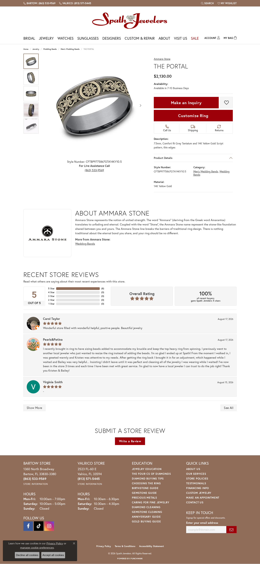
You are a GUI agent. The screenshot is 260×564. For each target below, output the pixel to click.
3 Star (51, 296)
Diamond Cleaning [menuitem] (146, 507)
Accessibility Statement (151, 546)
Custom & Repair (140, 38)
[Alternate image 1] (31, 61)
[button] (207, 3)
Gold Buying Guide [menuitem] (146, 521)
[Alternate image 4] (31, 109)
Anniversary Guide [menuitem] (146, 516)
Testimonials (196, 483)
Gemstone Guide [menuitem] (144, 493)
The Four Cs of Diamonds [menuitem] (151, 473)
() (102, 288)
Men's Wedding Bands (70, 49)
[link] (39, 3)
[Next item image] (140, 105)
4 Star (51, 292)
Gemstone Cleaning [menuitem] (147, 512)
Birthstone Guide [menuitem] (145, 488)
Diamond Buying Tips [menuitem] (148, 478)
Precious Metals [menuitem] (144, 497)
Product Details (163, 158)
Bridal (29, 38)
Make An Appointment (202, 497)
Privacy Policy (103, 546)
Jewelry (46, 38)
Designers (111, 38)
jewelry (35, 49)
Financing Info (197, 488)
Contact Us (194, 502)
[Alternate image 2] (31, 77)
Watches (65, 38)
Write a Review (130, 441)
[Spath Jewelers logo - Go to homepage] (130, 20)
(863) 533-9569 (94, 170)
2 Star (51, 299)
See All (228, 408)
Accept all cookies (53, 555)
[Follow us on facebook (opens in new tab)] (28, 526)
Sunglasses (88, 38)
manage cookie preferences (37, 547)
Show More (34, 408)
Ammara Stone (162, 59)
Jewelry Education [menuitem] (147, 469)
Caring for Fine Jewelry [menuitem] (150, 502)
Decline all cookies (27, 555)
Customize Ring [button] (193, 115)
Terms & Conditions (125, 546)
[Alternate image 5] (31, 126)
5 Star (51, 288)
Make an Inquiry (186, 102)
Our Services (196, 473)
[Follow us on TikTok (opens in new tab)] (38, 526)
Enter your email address (202, 523)
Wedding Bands (50, 49)
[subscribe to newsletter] (231, 529)
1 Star (52, 303)
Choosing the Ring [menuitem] (146, 483)
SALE (195, 38)
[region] (94, 106)
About (164, 38)
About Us (193, 469)
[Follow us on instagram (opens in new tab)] (49, 526)
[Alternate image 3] (31, 93)
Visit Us (180, 38)
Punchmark (137, 558)
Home (25, 49)
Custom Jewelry (198, 493)
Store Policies (197, 478)
